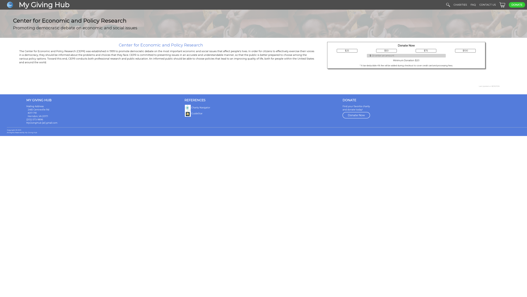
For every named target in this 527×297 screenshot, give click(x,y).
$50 (386, 50)
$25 (347, 50)
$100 (465, 50)
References (194, 100)
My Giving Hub (38, 100)
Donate (516, 4)
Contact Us (487, 4)
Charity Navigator (200, 107)
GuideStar (197, 113)
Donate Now (356, 115)
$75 (426, 50)
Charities (460, 4)
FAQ (473, 4)
